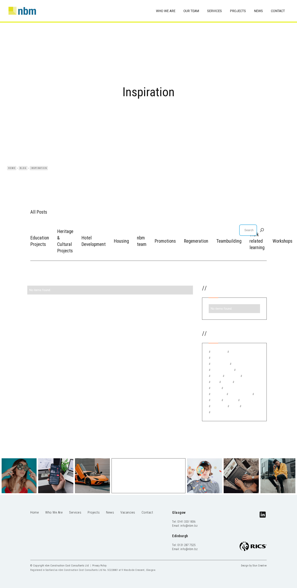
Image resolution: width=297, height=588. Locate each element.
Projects (94, 512)
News (110, 512)
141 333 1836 (187, 521)
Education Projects (39, 241)
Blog (23, 168)
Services (75, 512)
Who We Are (54, 512)
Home (12, 168)
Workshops (282, 241)
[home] (20, 10)
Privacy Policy (99, 565)
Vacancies (127, 512)
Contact (147, 512)
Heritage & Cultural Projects (65, 241)
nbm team (141, 241)
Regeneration (196, 241)
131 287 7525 (187, 545)
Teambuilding (228, 241)
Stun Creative (260, 565)
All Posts (38, 212)
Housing (121, 241)
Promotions (165, 241)
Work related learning (257, 241)
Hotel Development (93, 241)
